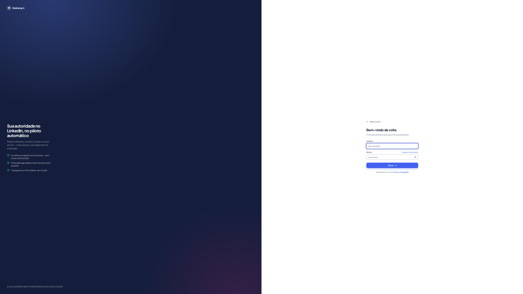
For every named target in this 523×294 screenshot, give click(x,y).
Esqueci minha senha (410, 152)
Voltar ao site (375, 122)
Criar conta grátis (401, 172)
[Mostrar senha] (415, 157)
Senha (392, 152)
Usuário (369, 141)
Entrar (390, 165)
